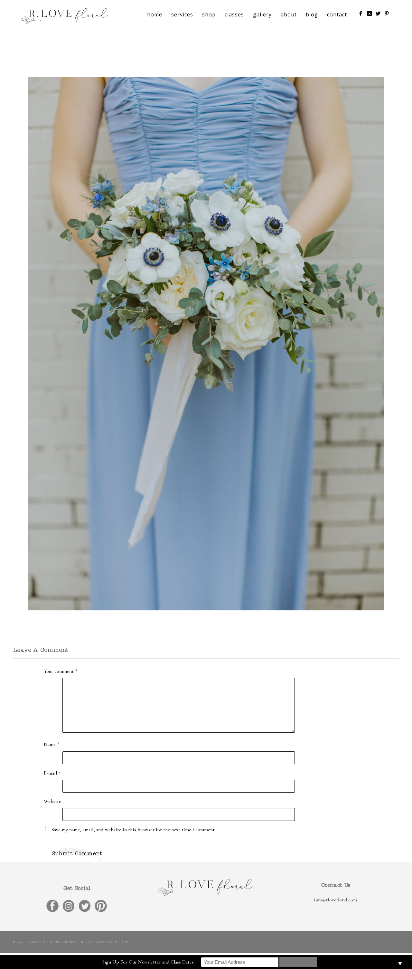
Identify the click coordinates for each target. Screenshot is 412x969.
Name (51, 744)
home (154, 14)
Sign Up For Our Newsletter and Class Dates (148, 962)
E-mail (52, 773)
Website (52, 801)
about (289, 14)
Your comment (60, 671)
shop (209, 14)
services (182, 14)
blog (312, 14)
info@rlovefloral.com (335, 900)
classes (234, 14)
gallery (262, 14)
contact (337, 14)
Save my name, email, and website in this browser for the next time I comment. (134, 829)
